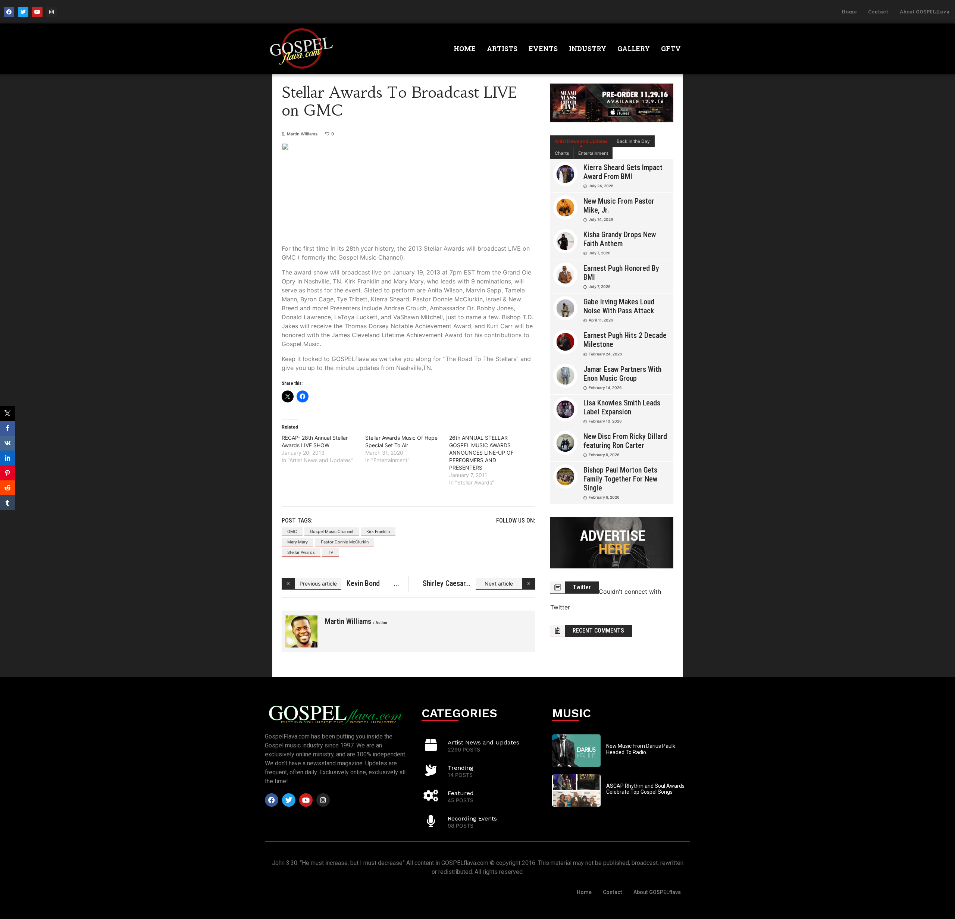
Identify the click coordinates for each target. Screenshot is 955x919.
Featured (461, 793)
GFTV (671, 48)
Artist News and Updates (581, 141)
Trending (460, 767)
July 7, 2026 (599, 253)
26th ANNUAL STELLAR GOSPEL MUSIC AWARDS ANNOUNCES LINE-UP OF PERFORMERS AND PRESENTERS (481, 453)
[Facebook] (9, 12)
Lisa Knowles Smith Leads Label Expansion (621, 407)
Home (849, 11)
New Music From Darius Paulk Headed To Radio (640, 749)
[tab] (581, 141)
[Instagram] (51, 12)
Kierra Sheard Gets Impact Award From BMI (623, 172)
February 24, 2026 (605, 354)
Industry (587, 48)
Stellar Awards (301, 552)
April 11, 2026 (601, 320)
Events (543, 48)
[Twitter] (23, 12)
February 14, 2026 (605, 387)
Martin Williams (302, 134)
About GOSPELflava (924, 11)
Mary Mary (297, 542)
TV (330, 552)
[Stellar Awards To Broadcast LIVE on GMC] (301, 631)
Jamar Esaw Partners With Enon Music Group (622, 374)
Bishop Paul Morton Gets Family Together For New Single (620, 478)
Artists (502, 48)
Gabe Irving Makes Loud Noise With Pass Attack (618, 306)
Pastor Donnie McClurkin (345, 542)
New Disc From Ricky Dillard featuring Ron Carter (625, 441)
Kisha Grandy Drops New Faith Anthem (619, 239)
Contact (878, 11)
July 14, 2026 (601, 219)
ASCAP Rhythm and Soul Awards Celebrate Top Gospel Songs (645, 789)
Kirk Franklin (378, 531)
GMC (292, 531)
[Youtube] (37, 12)
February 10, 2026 (605, 421)
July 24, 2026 (601, 186)
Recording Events (472, 818)
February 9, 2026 (604, 454)
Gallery (633, 48)
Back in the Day (633, 141)
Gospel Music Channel (331, 531)
